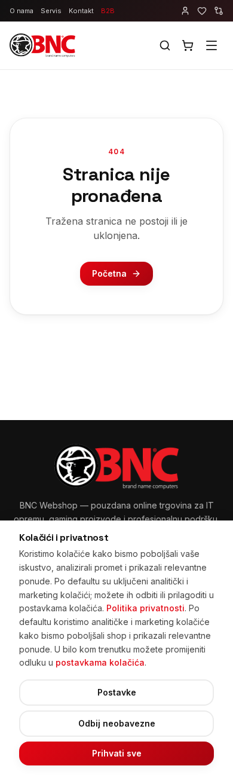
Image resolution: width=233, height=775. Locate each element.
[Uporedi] (218, 11)
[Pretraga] (165, 45)
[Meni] (211, 45)
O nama (21, 11)
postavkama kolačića (100, 662)
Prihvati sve (117, 753)
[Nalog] (185, 11)
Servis (51, 11)
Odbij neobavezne (116, 723)
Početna (109, 273)
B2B (108, 11)
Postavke (116, 692)
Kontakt (81, 11)
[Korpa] (187, 45)
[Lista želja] (202, 11)
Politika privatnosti (145, 608)
